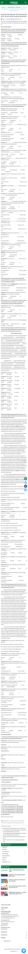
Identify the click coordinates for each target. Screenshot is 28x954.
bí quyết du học (7, 820)
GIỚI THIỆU (4, 849)
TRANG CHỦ (4, 847)
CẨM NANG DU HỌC (6, 862)
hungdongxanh (6, 941)
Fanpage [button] (3, 937)
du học (18, 820)
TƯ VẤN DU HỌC (5, 851)
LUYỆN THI (4, 857)
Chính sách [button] (4, 934)
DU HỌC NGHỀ (5, 853)
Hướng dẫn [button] (4, 932)
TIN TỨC (4, 859)
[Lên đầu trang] (26, 946)
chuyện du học (14, 820)
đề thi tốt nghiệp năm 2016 (18, 822)
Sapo (17, 951)
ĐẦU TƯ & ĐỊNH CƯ (6, 855)
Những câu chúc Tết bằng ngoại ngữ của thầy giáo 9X (14, 828)
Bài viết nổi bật (6, 866)
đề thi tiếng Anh (9, 822)
